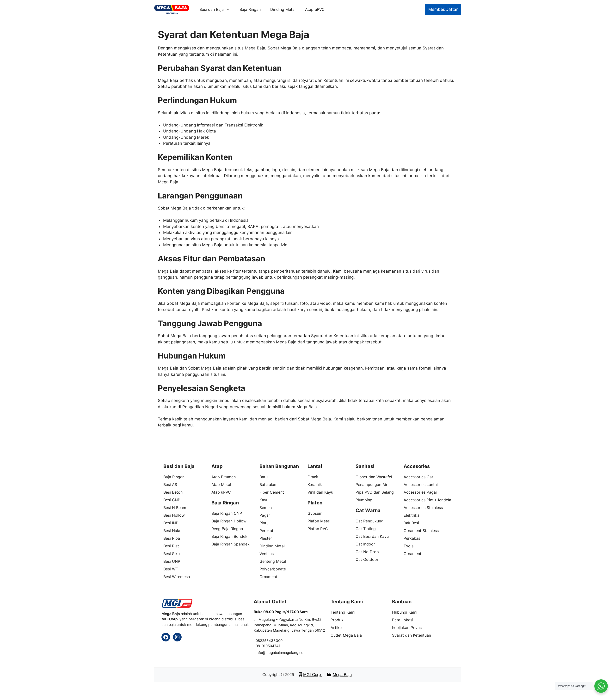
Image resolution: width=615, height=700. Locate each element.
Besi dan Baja (211, 9)
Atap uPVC (315, 9)
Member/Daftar (443, 9)
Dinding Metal (282, 9)
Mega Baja (342, 674)
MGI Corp (312, 674)
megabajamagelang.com (286, 652)
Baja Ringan (250, 9)
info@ (260, 652)
